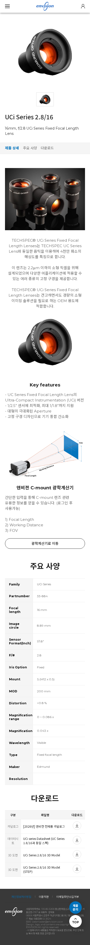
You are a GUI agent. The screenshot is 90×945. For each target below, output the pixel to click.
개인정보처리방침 (21, 897)
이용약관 (44, 897)
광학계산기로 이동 (45, 543)
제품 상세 (12, 148)
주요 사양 (30, 148)
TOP (75, 922)
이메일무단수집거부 (67, 897)
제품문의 (75, 908)
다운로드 (47, 148)
